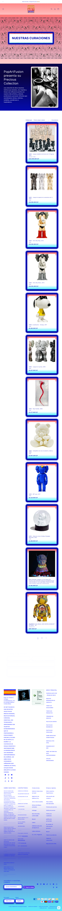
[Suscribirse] (20, 887)
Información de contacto (53, 908)
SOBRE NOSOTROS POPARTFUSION (51, 736)
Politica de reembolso (49, 814)
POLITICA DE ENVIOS (51, 721)
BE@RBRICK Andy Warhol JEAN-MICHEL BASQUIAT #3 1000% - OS (42, 624)
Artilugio (34, 810)
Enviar (12, 682)
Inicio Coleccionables (37, 802)
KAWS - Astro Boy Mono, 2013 (36, 282)
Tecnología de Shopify (22, 906)
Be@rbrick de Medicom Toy (35, 797)
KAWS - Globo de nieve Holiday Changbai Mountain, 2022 (39, 537)
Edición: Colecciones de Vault (37, 792)
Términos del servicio (53, 906)
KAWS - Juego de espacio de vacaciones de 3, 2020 (41, 198)
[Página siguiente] (46, 638)
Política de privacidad (43, 906)
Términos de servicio (51, 807)
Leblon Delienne (36, 831)
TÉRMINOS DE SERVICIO (49, 717)
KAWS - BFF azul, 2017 (34, 494)
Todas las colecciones (49, 839)
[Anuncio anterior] (3, 1)
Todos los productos (51, 835)
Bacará (34, 819)
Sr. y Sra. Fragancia (37, 834)
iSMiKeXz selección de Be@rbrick (37, 827)
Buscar (48, 831)
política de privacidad (49, 820)
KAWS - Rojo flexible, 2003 (36, 408)
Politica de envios (50, 810)
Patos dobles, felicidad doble (50, 802)
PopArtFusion (14, 906)
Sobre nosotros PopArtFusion (50, 792)
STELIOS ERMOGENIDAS (50, 759)
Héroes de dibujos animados (36, 806)
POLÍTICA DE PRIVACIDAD (49, 731)
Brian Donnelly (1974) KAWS (36, 814)
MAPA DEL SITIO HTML (50, 742)
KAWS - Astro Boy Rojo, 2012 (36, 240)
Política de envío (43, 908)
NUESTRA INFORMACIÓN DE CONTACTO (50, 700)
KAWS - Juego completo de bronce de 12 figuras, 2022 (41, 154)
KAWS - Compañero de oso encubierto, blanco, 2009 (41, 451)
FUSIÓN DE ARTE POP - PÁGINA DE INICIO (51, 694)
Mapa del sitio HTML (51, 843)
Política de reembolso (32, 906)
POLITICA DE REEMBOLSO (49, 726)
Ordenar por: (29, 120)
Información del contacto (50, 797)
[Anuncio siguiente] (59, 1)
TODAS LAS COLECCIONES (49, 706)
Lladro (33, 822)
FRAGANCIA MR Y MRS (50, 747)
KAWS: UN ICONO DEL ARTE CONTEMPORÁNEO (51, 753)
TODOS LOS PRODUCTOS (49, 712)
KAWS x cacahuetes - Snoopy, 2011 (38, 324)
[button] (3, 9)
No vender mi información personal (49, 826)
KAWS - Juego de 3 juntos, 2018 (37, 366)
